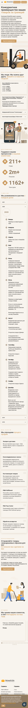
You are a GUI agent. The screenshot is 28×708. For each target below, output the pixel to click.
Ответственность (18, 691)
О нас (15, 689)
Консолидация (4, 693)
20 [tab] (14, 644)
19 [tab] (13, 644)
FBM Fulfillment (4, 689)
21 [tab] (16, 644)
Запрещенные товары (19, 693)
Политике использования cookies (8, 703)
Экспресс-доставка (6, 691)
